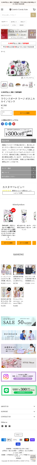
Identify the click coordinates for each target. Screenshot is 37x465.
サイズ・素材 (6, 168)
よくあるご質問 (17, 452)
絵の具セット (14, 21)
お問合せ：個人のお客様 (9, 450)
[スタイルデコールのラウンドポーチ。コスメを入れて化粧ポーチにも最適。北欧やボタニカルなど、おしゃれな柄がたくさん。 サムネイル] (4, 85)
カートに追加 (8, 243)
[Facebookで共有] (2, 123)
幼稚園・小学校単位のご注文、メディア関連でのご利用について (17, 455)
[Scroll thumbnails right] (34, 85)
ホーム (3, 51)
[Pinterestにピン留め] (13, 123)
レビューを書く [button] (18, 193)
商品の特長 (5, 141)
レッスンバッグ (5, 25)
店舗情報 (8, 448)
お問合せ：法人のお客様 (26, 450)
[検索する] (33, 15)
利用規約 (18, 458)
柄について (5, 172)
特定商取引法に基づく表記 (21, 448)
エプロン (14, 25)
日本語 (18, 434)
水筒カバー (23, 21)
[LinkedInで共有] (9, 123)
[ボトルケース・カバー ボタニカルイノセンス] (24, 216)
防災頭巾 (22, 25)
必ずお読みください (8, 176)
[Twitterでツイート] (6, 123)
